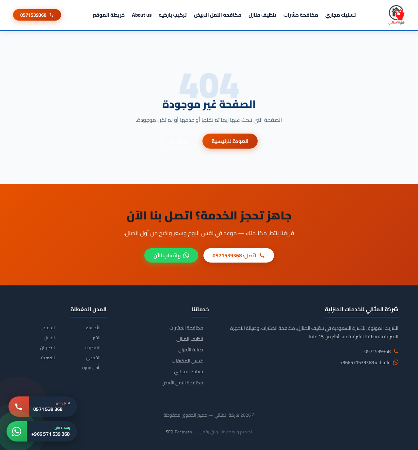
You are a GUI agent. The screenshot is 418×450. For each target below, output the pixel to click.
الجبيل (49, 338)
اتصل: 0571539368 (234, 255)
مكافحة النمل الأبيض (182, 383)
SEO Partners (179, 432)
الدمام (48, 327)
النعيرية (48, 358)
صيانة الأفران (190, 350)
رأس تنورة (91, 367)
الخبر (97, 338)
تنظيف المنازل (189, 339)
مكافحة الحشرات (186, 328)
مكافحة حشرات (300, 15)
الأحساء (93, 327)
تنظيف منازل (262, 15)
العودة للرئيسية (230, 141)
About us (142, 15)
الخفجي (93, 358)
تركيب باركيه (173, 15)
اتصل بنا (179, 141)
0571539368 (33, 14)
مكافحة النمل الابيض (217, 15)
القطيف (93, 347)
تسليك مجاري (340, 15)
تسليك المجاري (188, 372)
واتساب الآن (167, 255)
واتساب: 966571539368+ (365, 362)
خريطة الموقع (109, 15)
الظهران (47, 347)
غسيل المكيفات (187, 361)
